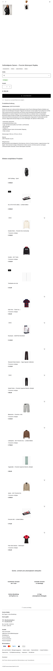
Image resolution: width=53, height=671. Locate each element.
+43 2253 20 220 (8, 621)
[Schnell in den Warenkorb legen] (44, 218)
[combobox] (26, 75)
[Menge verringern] (4, 87)
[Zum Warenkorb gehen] (50, 2)
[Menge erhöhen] (10, 87)
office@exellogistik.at (9, 620)
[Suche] (5, 2)
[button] (5, 20)
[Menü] (3, 2)
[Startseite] (26, 2)
